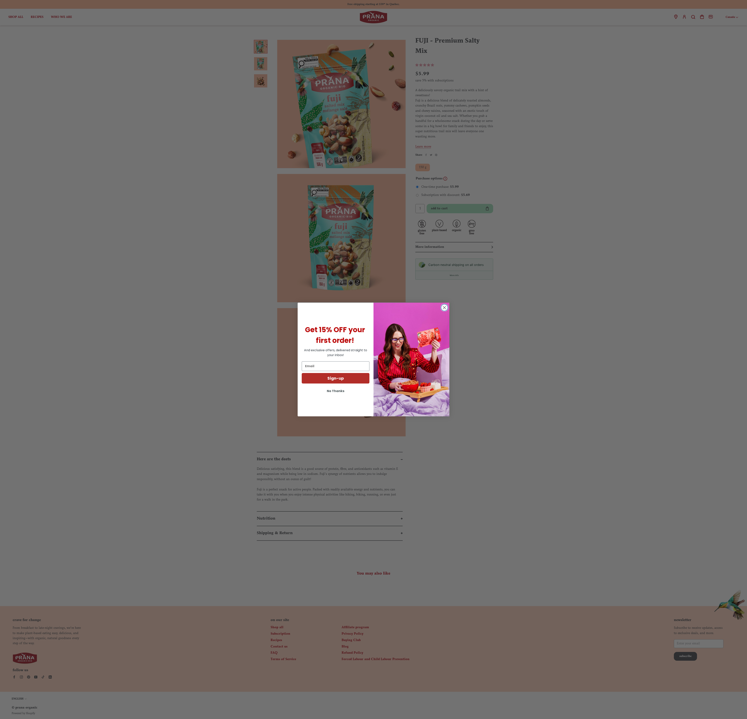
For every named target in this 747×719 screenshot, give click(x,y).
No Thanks (335, 391)
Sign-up (335, 378)
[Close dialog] (444, 307)
